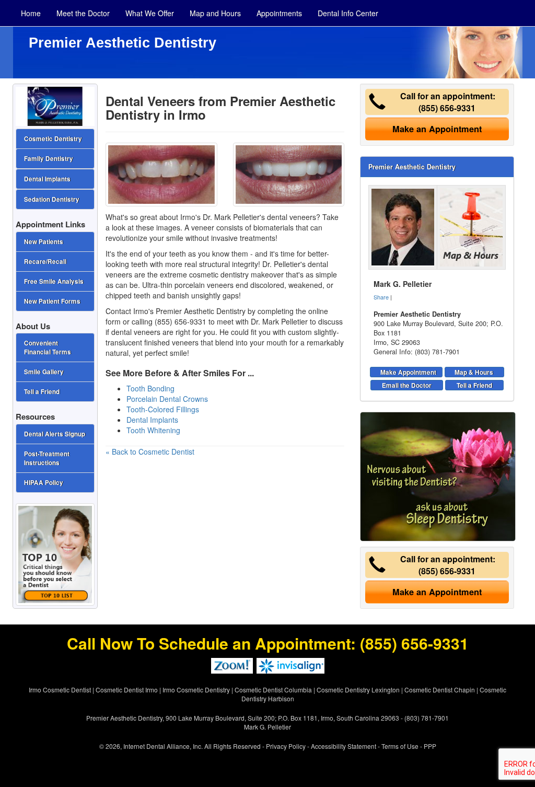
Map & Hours (474, 372)
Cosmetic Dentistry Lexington (358, 689)
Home (31, 13)
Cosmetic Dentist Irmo (127, 689)
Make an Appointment (437, 129)
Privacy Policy (286, 746)
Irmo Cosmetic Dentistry (196, 689)
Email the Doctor (407, 385)
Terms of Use (399, 746)
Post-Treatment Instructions (46, 458)
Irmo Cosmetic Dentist (60, 689)
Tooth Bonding (150, 388)
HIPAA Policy (43, 482)
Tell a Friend (474, 385)
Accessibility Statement (343, 746)
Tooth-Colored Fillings (162, 409)
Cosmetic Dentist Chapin (439, 689)
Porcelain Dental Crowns (167, 399)
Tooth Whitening (153, 430)
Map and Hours (215, 13)
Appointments (279, 13)
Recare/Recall (45, 261)
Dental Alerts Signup (54, 434)
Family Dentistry (48, 158)
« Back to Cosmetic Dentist (150, 451)
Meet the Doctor (83, 13)
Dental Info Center (348, 13)
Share (381, 297)
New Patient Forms (52, 301)
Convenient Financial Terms (47, 347)
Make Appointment (408, 372)
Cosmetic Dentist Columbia (273, 689)
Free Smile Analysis (54, 281)
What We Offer (149, 13)
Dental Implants (152, 419)
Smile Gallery (44, 371)
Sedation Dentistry (51, 199)
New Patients (43, 241)
